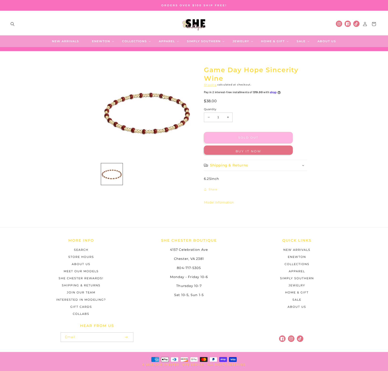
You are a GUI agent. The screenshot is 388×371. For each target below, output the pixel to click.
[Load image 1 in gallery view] (112, 174)
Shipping (210, 84)
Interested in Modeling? (81, 299)
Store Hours (81, 257)
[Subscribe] (126, 337)
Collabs (81, 314)
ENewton (297, 257)
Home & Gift (297, 292)
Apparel (297, 271)
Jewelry (297, 285)
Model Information (219, 202)
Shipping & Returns (81, 285)
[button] (12, 24)
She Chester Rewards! (81, 278)
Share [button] (213, 189)
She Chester (168, 364)
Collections (297, 264)
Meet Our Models (81, 271)
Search (81, 250)
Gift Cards (81, 307)
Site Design (193, 364)
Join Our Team (81, 292)
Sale (296, 299)
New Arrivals (296, 250)
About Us (81, 264)
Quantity (210, 109)
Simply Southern (297, 278)
